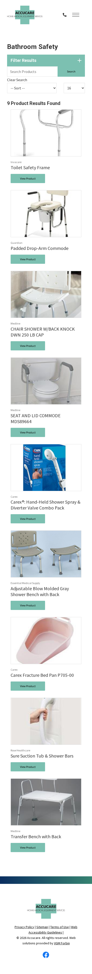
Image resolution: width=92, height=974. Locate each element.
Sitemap (42, 927)
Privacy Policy (24, 927)
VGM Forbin (62, 943)
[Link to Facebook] (46, 956)
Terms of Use (59, 927)
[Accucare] (24, 15)
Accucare (33, 938)
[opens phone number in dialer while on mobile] (65, 15)
